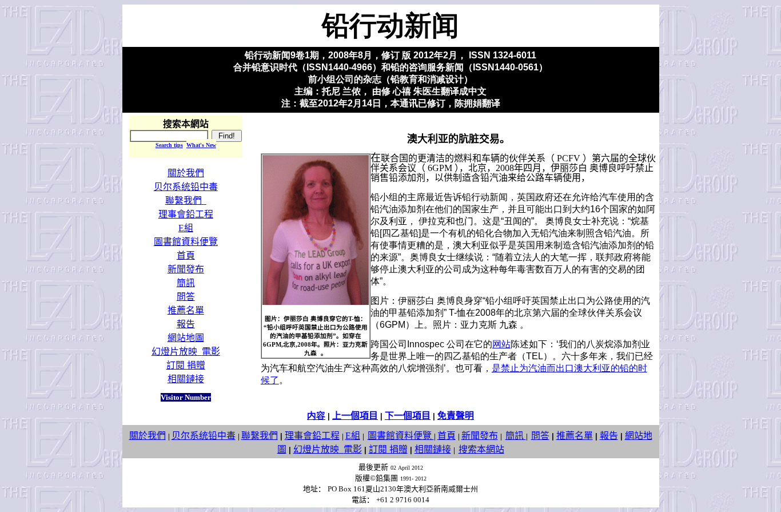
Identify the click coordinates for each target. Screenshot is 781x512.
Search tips (169, 145)
